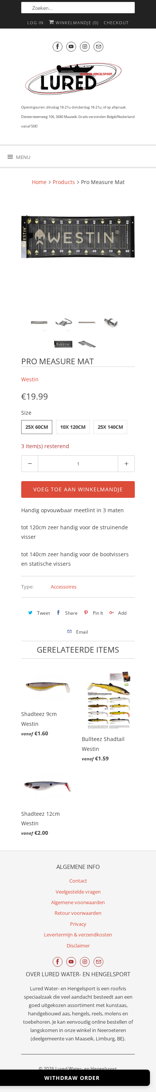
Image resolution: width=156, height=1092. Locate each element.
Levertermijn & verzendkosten (78, 934)
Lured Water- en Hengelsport (86, 1068)
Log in (35, 22)
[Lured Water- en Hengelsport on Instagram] (85, 46)
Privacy (78, 923)
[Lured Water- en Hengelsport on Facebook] (57, 46)
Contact (78, 880)
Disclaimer (78, 945)
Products (64, 182)
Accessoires (63, 586)
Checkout (116, 22)
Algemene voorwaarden (78, 902)
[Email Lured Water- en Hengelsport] (98, 46)
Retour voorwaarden (78, 912)
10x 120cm (73, 426)
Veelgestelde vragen (78, 891)
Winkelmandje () (76, 22)
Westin (30, 379)
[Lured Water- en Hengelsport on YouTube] (71, 46)
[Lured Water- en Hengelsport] (74, 80)
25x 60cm (36, 426)
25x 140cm (110, 426)
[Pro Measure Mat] (78, 236)
